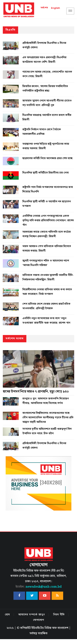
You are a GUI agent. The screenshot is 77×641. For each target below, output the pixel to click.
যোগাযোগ (38, 620)
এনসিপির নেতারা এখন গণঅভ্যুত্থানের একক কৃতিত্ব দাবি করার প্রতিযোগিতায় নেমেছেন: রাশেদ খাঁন (48, 220)
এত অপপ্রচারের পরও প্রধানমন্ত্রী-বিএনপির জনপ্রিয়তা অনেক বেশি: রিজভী (44, 59)
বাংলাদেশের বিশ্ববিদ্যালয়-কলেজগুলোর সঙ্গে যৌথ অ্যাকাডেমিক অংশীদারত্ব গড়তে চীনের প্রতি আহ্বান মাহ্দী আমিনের (47, 417)
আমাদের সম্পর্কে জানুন (31, 614)
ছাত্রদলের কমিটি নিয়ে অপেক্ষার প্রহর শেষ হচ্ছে (47, 158)
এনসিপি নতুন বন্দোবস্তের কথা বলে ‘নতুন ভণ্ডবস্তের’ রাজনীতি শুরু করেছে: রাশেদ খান (46, 320)
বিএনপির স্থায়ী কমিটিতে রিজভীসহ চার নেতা (45, 172)
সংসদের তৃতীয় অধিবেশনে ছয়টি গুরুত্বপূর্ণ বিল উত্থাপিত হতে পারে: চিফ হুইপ (47, 431)
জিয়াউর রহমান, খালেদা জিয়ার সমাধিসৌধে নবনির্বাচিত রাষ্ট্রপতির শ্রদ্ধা (45, 88)
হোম (7, 614)
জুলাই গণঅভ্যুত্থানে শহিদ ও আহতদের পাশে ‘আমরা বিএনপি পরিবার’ (45, 262)
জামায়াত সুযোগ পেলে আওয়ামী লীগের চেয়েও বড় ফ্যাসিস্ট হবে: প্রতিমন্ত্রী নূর (47, 102)
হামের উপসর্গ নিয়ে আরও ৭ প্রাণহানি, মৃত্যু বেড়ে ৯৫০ (36, 391)
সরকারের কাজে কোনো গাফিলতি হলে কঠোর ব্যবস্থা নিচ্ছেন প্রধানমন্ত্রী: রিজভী (46, 234)
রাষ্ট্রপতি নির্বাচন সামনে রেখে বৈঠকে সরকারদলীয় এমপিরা (41, 131)
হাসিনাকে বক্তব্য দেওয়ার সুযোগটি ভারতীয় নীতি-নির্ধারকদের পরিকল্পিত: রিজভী (48, 277)
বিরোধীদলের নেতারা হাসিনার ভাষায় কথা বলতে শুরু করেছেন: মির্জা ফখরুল (47, 291)
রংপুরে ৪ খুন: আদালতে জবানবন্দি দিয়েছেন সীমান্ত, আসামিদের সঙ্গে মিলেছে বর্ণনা (45, 400)
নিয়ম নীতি (59, 614)
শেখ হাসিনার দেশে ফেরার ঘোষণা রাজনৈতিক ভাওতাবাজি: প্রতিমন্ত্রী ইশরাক (46, 306)
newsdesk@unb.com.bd (39, 586)
